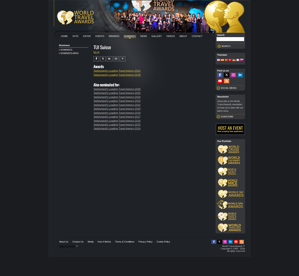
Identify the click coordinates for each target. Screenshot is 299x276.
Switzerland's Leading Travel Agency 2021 (117, 70)
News (143, 36)
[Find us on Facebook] (220, 75)
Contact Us (78, 241)
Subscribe (227, 116)
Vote (75, 36)
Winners (114, 36)
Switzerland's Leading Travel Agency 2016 (117, 120)
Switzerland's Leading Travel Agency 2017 (117, 116)
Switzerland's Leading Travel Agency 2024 (117, 97)
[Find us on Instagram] (233, 75)
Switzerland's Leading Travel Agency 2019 (117, 112)
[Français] (238, 60)
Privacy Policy (146, 241)
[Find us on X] (226, 75)
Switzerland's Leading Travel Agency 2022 (117, 105)
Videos (170, 36)
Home (64, 36)
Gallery (157, 36)
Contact (197, 36)
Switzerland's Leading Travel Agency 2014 (117, 128)
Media (91, 241)
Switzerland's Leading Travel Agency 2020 (117, 108)
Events (99, 36)
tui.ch (96, 52)
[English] (218, 60)
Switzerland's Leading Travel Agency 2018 (117, 75)
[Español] (222, 60)
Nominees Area (69, 53)
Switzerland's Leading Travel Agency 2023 (117, 101)
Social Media (228, 88)
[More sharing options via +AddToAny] (122, 58)
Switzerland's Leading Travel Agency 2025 (117, 93)
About (183, 36)
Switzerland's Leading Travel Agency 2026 (117, 89)
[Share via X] (102, 58)
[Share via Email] (116, 58)
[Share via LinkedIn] (109, 58)
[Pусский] (241, 60)
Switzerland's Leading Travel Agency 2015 (117, 124)
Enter (87, 36)
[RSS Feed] (226, 81)
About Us (63, 241)
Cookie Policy (163, 241)
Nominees (130, 36)
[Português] (226, 60)
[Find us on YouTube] (220, 81)
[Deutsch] (234, 60)
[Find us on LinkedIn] (240, 75)
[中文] (230, 60)
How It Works (104, 241)
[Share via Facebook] (96, 58)
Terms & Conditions (124, 241)
